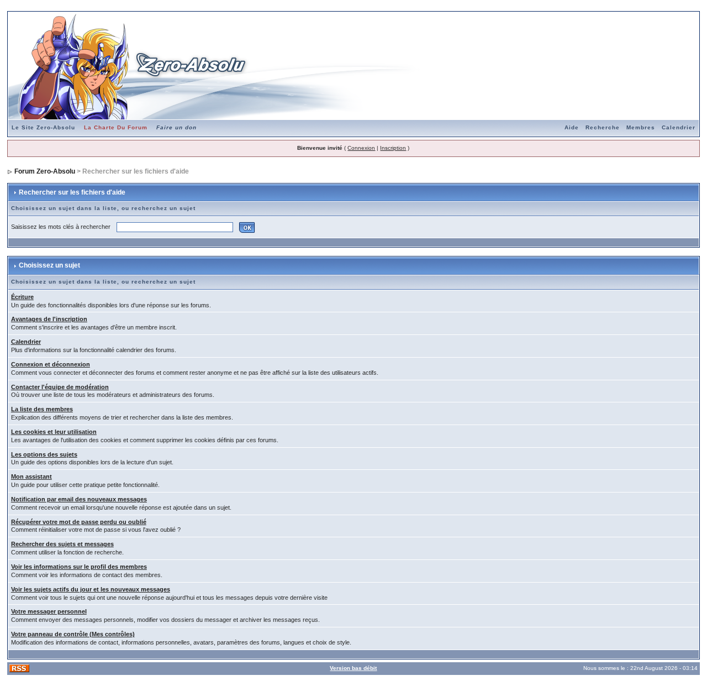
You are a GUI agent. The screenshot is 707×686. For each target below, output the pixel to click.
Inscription (393, 148)
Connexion (361, 148)
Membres (640, 127)
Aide (571, 127)
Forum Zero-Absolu (44, 171)
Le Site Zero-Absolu (43, 127)
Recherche (602, 127)
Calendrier (678, 127)
